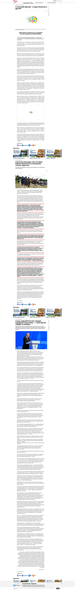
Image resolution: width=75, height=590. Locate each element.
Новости (16, 319)
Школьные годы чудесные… (39, 2)
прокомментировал (38, 210)
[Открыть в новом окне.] (19, 145)
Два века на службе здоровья (52, 2)
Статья (14, 2)
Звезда (15, 0)
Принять (58, 588)
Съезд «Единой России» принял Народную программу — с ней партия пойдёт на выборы (28, 3)
